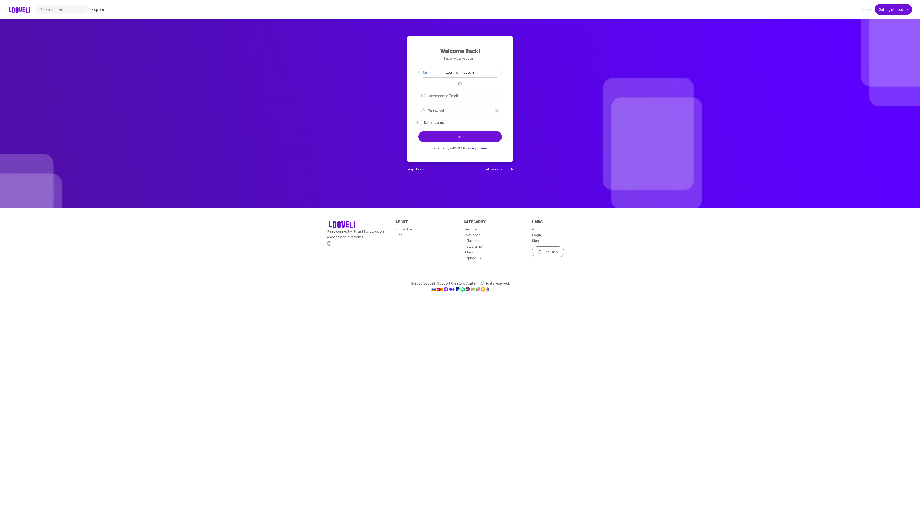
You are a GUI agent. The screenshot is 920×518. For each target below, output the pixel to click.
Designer (471, 229)
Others (469, 252)
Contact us (404, 229)
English (549, 251)
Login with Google (460, 72)
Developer (472, 234)
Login (866, 9)
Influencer (472, 240)
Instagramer (473, 246)
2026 (418, 283)
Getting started (891, 9)
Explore (98, 9)
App (535, 229)
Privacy (471, 148)
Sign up (538, 240)
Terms (483, 148)
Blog (398, 234)
